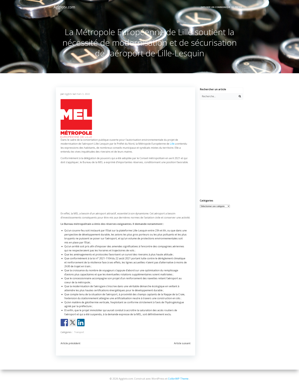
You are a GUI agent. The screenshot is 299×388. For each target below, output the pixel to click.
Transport (79, 332)
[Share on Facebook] (64, 322)
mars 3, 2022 (83, 93)
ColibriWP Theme (178, 378)
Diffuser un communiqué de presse (221, 7)
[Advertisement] (125, 188)
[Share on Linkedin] (81, 322)
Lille (172, 143)
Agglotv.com (64, 7)
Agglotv (68, 93)
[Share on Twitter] (72, 322)
